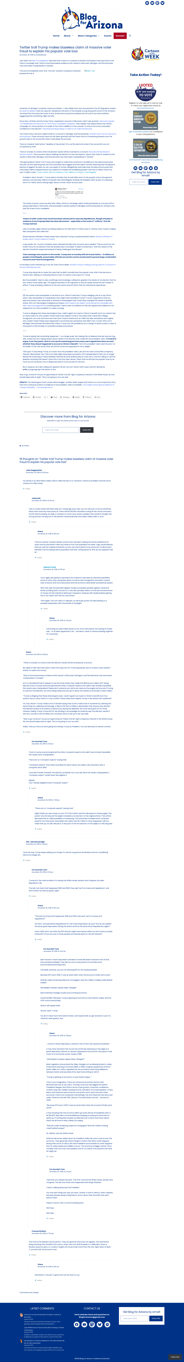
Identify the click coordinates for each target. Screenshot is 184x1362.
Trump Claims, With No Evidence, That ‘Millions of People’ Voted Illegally (66, 172)
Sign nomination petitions (139, 131)
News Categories (87, 35)
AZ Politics (25, 446)
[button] (130, 36)
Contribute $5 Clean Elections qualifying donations (145, 161)
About (67, 35)
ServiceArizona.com (145, 108)
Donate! (120, 35)
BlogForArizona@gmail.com (92, 1317)
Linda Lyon (27, 1315)
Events (107, 35)
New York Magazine (40, 60)
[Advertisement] (68, 116)
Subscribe (87, 430)
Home (56, 35)
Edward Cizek (50, 567)
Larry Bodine (28, 1341)
